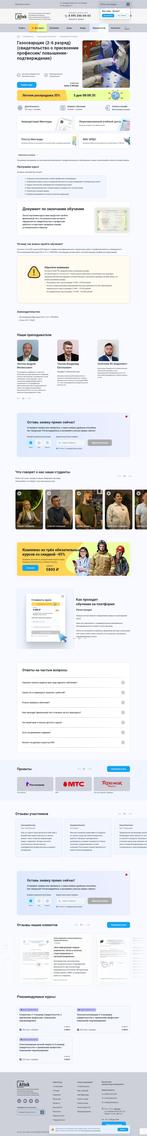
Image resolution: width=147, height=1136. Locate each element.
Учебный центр (83, 1086)
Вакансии (57, 1099)
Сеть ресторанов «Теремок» (104, 792)
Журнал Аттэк (99, 28)
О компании (58, 1086)
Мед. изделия (82, 1091)
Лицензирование (84, 1112)
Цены (69, 28)
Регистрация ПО (83, 1107)
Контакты (115, 28)
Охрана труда (82, 1099)
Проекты (56, 1103)
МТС (57, 792)
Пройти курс (26, 85)
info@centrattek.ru (23, 4)
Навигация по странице (26, 155)
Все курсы (39, 28)
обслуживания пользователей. (91, 1130)
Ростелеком (21, 792)
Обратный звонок (100, 443)
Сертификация (83, 1095)
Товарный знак (59, 1120)
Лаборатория (82, 1103)
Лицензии (57, 1095)
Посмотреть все (118, 769)
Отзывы (56, 1091)
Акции (83, 28)
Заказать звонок (76, 19)
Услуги (22, 28)
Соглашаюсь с (70, 448)
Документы (57, 1107)
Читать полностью (60, 980)
